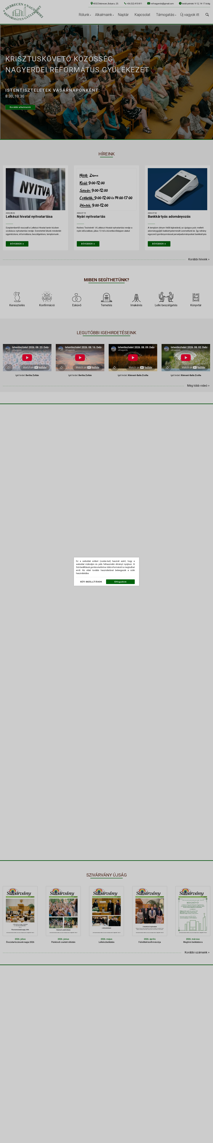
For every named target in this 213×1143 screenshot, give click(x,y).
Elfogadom (120, 582)
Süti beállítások (91, 582)
